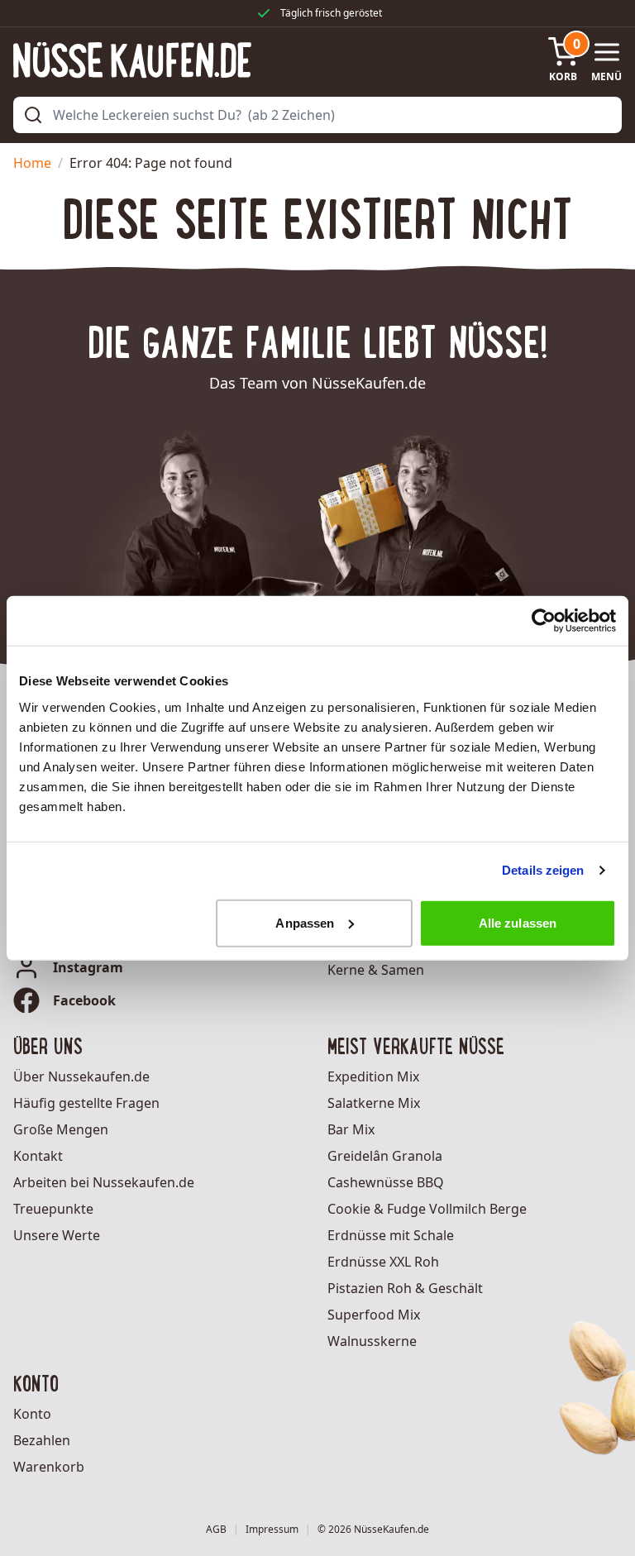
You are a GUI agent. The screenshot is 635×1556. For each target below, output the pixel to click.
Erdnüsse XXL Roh (383, 1262)
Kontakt (38, 1156)
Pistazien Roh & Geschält (405, 1288)
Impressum (272, 1529)
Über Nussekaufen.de (81, 1076)
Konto (32, 1414)
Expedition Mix (373, 1076)
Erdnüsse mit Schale (390, 1235)
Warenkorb (48, 1467)
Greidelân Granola (384, 1156)
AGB (216, 1529)
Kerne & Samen (375, 970)
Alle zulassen (517, 922)
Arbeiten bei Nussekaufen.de (103, 1182)
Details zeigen (543, 870)
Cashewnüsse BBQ (385, 1182)
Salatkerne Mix (373, 1103)
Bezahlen (41, 1440)
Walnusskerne (372, 1341)
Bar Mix (351, 1129)
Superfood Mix (373, 1314)
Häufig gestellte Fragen (86, 1103)
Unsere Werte (56, 1235)
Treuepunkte (53, 1209)
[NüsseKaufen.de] (132, 60)
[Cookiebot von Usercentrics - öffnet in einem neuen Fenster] (543, 621)
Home (32, 163)
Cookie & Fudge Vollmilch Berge (427, 1209)
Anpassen (304, 922)
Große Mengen (60, 1129)
